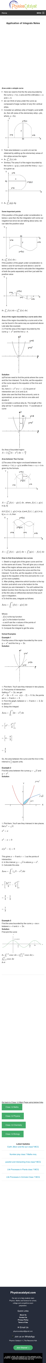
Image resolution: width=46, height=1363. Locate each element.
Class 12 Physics (13, 1116)
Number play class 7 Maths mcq (23, 1154)
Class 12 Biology (13, 1134)
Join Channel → (23, 1347)
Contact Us (23, 1317)
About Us (23, 1315)
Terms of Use (23, 1322)
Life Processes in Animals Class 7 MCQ (23, 1177)
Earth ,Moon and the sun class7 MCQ (23, 1146)
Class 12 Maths (12, 1107)
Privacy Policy (23, 1320)
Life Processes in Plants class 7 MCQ (23, 1169)
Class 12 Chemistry (14, 1125)
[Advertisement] (23, 58)
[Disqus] (23, 1006)
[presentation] (12, 159)
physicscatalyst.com (20, 1357)
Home (4, 12)
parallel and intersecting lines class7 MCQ (23, 1161)
